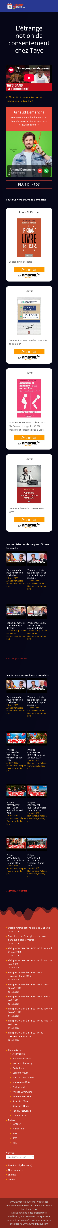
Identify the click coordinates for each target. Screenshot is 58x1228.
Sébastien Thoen (21, 1105)
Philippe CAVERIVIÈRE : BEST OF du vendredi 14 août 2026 (35, 860)
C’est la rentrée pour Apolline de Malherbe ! (14, 573)
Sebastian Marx (20, 1101)
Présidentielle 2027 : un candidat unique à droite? (36, 625)
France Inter (19, 1128)
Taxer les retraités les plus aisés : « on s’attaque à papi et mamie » (37, 574)
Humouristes (12, 100)
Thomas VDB (19, 1115)
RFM (15, 1133)
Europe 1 (17, 1123)
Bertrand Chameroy (22, 1063)
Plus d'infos (29, 184)
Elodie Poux (18, 1068)
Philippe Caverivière (16, 767)
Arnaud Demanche (32, 97)
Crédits (11, 1179)
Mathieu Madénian (22, 1082)
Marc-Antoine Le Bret (23, 1077)
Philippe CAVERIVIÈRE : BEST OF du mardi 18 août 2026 (36, 806)
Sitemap (12, 1174)
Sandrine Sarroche (22, 1096)
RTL (8, 771)
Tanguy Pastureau (22, 1110)
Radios (23, 100)
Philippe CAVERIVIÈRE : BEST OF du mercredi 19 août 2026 (15, 807)
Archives (10, 1152)
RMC (30, 100)
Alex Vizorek (19, 1053)
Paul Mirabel (19, 1087)
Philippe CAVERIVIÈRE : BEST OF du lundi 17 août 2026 (15, 859)
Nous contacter (16, 1170)
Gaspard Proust (20, 1072)
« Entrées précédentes (16, 658)
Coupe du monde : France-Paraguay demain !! (15, 625)
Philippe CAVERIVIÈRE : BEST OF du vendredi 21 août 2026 (14, 755)
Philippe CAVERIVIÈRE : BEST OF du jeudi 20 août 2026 (36, 753)
